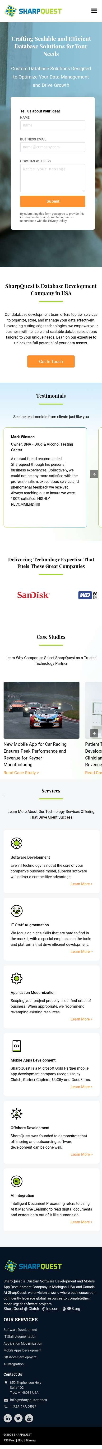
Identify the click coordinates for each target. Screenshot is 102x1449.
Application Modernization (23, 1343)
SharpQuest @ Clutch (21, 1308)
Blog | (21, 1440)
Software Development (20, 1330)
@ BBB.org (71, 1308)
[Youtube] (29, 1418)
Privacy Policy (57, 221)
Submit (52, 201)
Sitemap (30, 1440)
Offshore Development (20, 1357)
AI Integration (14, 1364)
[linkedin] (8, 1418)
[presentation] (94, 474)
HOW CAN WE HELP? (35, 161)
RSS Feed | (11, 1440)
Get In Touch (51, 361)
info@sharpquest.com (28, 1400)
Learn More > (82, 884)
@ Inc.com (51, 1308)
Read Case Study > (21, 772)
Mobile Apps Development (23, 1350)
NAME (24, 117)
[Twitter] (18, 1418)
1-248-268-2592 (23, 1407)
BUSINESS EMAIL (33, 139)
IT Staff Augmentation (20, 1336)
